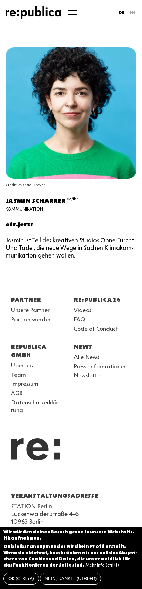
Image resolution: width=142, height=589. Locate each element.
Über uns (22, 365)
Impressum (24, 383)
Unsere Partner (30, 310)
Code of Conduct (96, 328)
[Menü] (72, 12)
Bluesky (40, 479)
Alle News (86, 357)
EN (132, 12)
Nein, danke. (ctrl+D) (71, 578)
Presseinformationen (100, 366)
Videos (82, 310)
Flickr (77, 479)
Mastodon (52, 479)
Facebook (102, 479)
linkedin (65, 479)
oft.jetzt (19, 224)
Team (18, 374)
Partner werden (31, 319)
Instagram (27, 479)
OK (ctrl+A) (21, 578)
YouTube (15, 479)
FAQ (79, 319)
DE (121, 12)
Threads (89, 479)
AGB (17, 393)
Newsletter (88, 375)
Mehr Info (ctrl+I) (102, 565)
